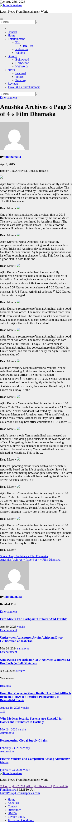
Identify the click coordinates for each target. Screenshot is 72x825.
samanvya (23, 648)
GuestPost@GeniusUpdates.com (20, 793)
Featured (20, 73)
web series (21, 49)
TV (17, 42)
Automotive (7, 732)
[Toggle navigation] (1, 19)
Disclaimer (14, 809)
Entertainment (16, 38)
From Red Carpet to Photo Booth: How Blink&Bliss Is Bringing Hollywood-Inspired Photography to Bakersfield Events (35, 697)
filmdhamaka (12, 156)
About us (13, 803)
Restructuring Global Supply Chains (24, 740)
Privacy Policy (16, 816)
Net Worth (21, 66)
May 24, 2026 (9, 729)
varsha (21, 626)
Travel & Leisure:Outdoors (24, 87)
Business (5, 685)
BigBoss (28, 45)
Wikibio (20, 52)
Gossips (12, 56)
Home (11, 35)
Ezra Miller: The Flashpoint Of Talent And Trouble (33, 619)
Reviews (13, 83)
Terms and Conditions (21, 820)
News (11, 69)
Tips (2, 711)
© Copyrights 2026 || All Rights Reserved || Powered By (34, 786)
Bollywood (22, 59)
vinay (26, 748)
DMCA (12, 813)
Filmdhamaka (8, 789)
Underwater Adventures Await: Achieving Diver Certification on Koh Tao (31, 639)
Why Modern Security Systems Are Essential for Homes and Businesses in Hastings (31, 720)
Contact (12, 32)
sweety (20, 670)
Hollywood (22, 63)
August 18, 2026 (10, 707)
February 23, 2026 (11, 748)
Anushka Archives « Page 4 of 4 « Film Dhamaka (30, 559)
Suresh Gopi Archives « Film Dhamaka (24, 556)
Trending (20, 80)
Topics (19, 76)
